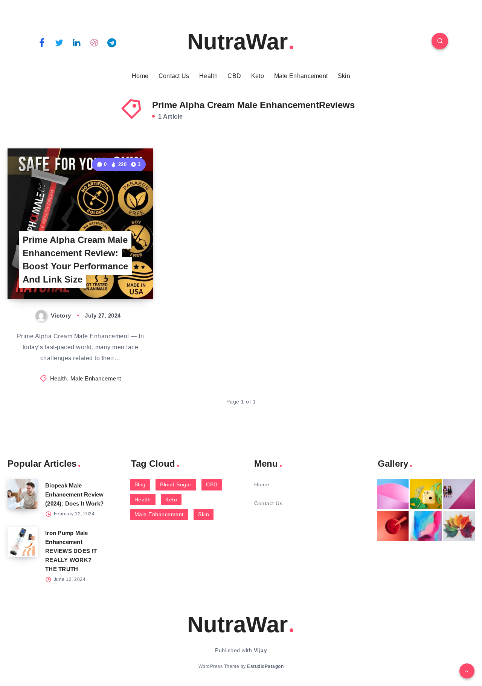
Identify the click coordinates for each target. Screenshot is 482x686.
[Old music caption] (459, 494)
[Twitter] (59, 42)
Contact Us (174, 76)
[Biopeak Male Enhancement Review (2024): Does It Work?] (23, 494)
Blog (140, 484)
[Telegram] (112, 42)
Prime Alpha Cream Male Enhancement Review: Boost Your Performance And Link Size (75, 259)
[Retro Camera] (426, 494)
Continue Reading (118, 276)
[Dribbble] (94, 42)
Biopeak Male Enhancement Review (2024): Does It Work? (74, 494)
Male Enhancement (301, 76)
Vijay (260, 650)
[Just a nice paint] (426, 526)
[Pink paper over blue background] (393, 494)
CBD (234, 76)
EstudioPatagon (265, 666)
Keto (257, 76)
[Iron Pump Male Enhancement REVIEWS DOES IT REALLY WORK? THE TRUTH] (23, 542)
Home (140, 76)
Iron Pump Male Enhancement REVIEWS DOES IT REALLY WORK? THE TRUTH (71, 551)
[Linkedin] (77, 42)
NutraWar (237, 41)
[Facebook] (42, 42)
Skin (344, 76)
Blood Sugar (176, 484)
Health (208, 76)
